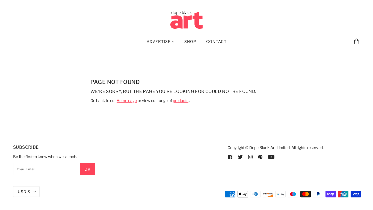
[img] (230, 156)
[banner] (186, 19)
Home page (127, 100)
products (180, 100)
